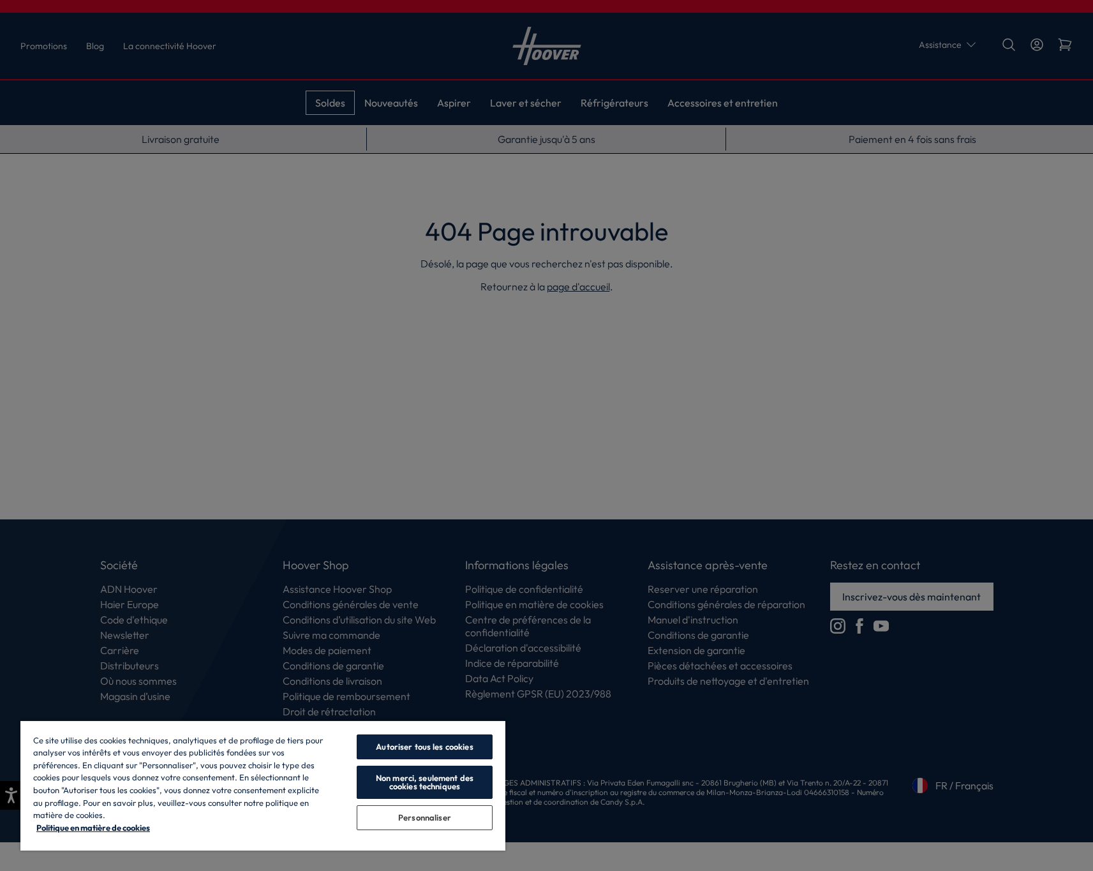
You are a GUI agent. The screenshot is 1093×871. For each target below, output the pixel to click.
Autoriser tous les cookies (424, 746)
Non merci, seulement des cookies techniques (424, 782)
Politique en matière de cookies (93, 828)
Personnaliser (424, 817)
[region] (262, 785)
